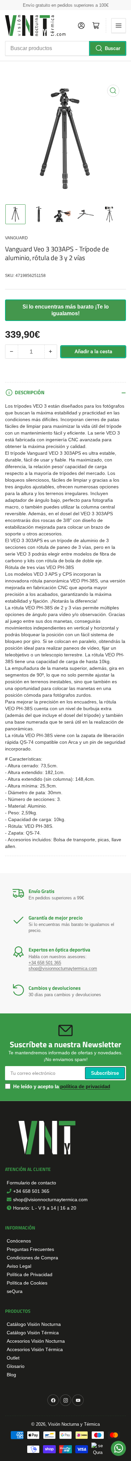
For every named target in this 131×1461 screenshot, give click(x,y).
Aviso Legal (19, 1266)
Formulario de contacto (31, 1182)
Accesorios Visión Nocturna (36, 1341)
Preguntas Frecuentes (30, 1249)
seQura (15, 1291)
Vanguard (16, 238)
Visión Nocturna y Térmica (74, 1424)
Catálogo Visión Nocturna (34, 1324)
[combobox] (65, 48)
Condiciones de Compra (32, 1257)
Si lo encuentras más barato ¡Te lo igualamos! (66, 310)
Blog (11, 1374)
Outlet (13, 1358)
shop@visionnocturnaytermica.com (63, 968)
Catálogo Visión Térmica (33, 1332)
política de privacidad (85, 1086)
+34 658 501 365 (45, 962)
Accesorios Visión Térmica (35, 1349)
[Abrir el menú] (118, 25)
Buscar (112, 48)
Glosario (16, 1366)
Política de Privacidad (29, 1274)
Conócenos (19, 1241)
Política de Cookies (27, 1283)
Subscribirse (105, 1073)
